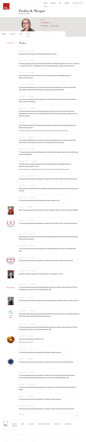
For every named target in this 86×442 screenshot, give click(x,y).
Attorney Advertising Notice (43, 424)
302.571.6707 (55, 26)
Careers (66, 3)
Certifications (68, 424)
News (27, 34)
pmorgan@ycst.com (46, 23)
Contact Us (14, 424)
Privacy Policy (57, 424)
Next (76, 415)
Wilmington (45, 26)
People (45, 3)
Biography (3, 34)
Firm (60, 3)
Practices (53, 3)
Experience (12, 34)
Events (20, 34)
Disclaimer (31, 424)
